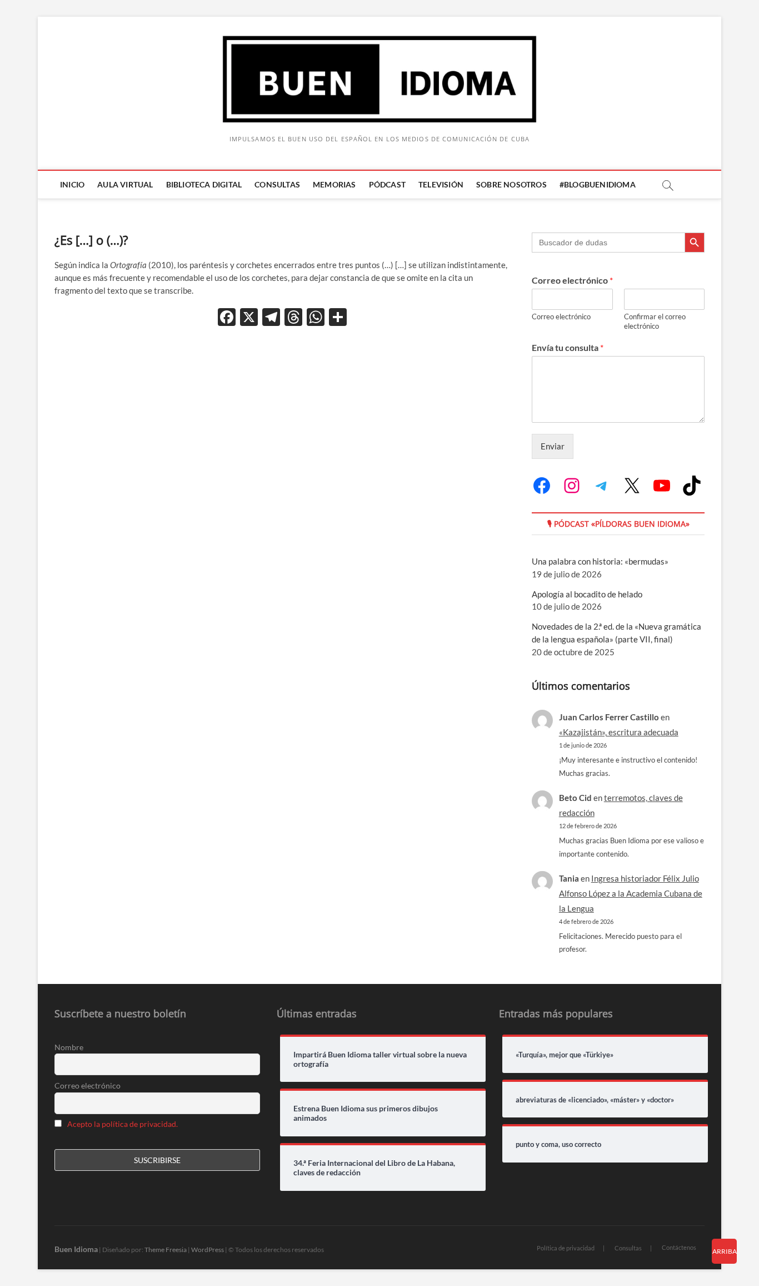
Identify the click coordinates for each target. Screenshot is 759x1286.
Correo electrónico (572, 280)
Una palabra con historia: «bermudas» (600, 561)
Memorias (334, 184)
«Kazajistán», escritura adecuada (618, 732)
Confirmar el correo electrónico (655, 321)
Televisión (440, 184)
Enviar (553, 446)
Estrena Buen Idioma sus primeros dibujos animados (365, 1113)
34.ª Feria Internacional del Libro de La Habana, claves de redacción (374, 1168)
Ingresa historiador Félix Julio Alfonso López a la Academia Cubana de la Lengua (630, 893)
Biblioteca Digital (204, 184)
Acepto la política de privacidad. (122, 1124)
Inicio (72, 184)
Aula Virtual (125, 184)
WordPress (207, 1249)
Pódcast (387, 184)
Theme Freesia (165, 1249)
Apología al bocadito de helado (587, 594)
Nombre (68, 1047)
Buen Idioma (76, 1249)
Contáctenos (679, 1247)
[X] (249, 318)
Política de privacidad (566, 1248)
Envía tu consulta (567, 347)
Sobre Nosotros (511, 184)
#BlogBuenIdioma (598, 184)
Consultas (277, 184)
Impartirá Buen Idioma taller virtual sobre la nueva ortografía (380, 1059)
